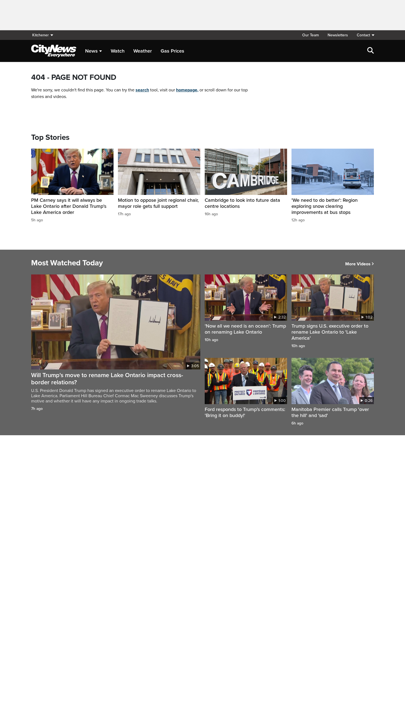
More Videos (358, 264)
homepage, (187, 90)
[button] (363, 35)
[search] (370, 51)
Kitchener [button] (40, 35)
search (142, 90)
